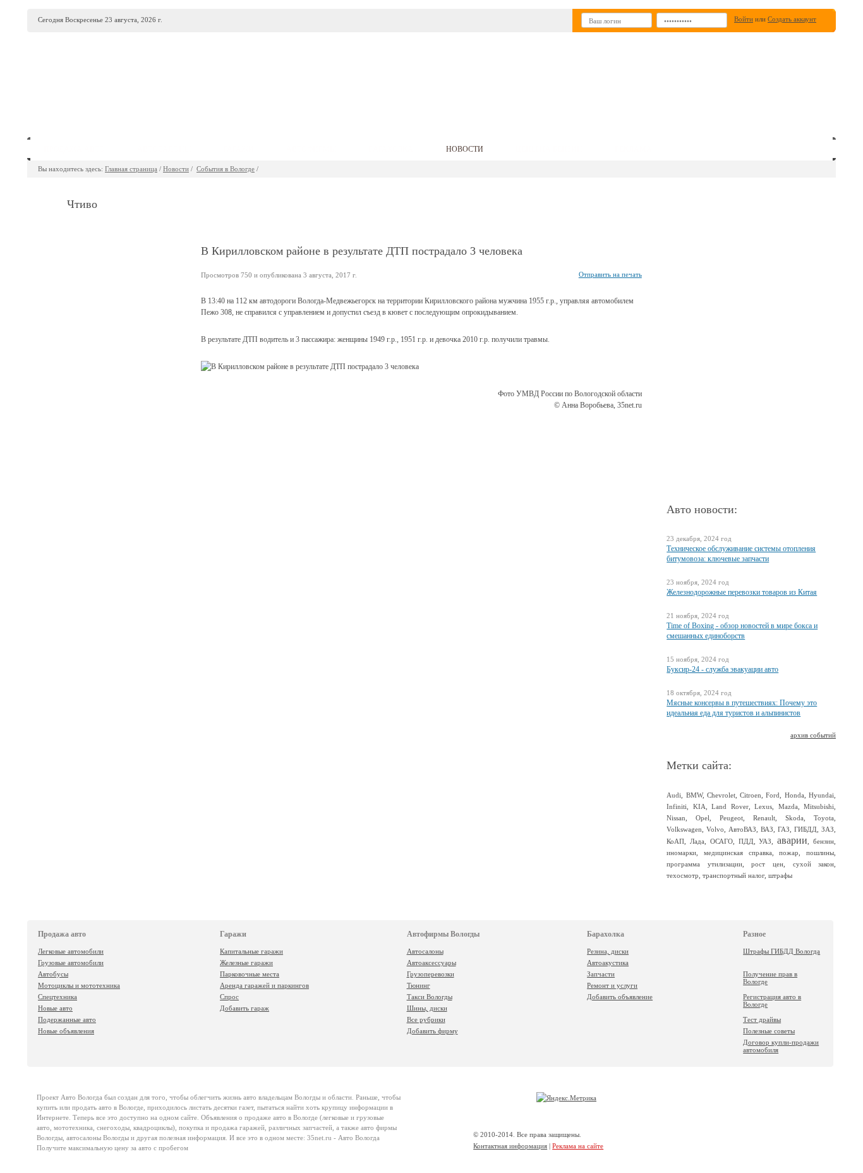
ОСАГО (721, 841)
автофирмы (311, 149)
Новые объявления (66, 1031)
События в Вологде (225, 169)
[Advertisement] (526, 79)
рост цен (767, 864)
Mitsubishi (819, 806)
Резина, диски (608, 951)
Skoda (794, 818)
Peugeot (731, 818)
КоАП (675, 841)
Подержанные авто (67, 1019)
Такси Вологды (429, 996)
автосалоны (164, 149)
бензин (823, 841)
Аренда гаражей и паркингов (264, 985)
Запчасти (601, 974)
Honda (794, 795)
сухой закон (814, 864)
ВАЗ (767, 829)
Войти (743, 19)
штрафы (780, 875)
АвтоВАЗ (742, 829)
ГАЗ (784, 829)
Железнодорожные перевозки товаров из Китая (742, 592)
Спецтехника (57, 996)
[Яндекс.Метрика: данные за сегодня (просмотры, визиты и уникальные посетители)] (566, 1097)
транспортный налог (733, 875)
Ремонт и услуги (612, 985)
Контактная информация (510, 1146)
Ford (773, 795)
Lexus (763, 806)
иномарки (681, 852)
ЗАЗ (827, 829)
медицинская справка (738, 852)
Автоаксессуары (431, 962)
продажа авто (74, 149)
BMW (694, 795)
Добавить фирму (432, 1031)
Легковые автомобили (71, 951)
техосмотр (683, 875)
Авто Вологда (81, 1097)
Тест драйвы (762, 1019)
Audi (674, 795)
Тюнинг (418, 985)
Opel (702, 818)
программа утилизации (704, 864)
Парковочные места (249, 974)
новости (464, 149)
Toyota (824, 818)
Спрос (229, 996)
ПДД (746, 841)
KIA (699, 806)
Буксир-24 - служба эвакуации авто (722, 669)
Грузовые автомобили (71, 962)
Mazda (788, 806)
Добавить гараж (244, 1008)
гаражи (238, 149)
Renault (764, 818)
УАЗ (765, 841)
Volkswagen (684, 829)
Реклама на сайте (577, 1146)
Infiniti (677, 806)
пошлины (820, 852)
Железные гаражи (246, 962)
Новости (176, 169)
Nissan (676, 818)
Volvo (715, 829)
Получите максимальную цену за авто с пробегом (112, 1148)
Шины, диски (427, 1008)
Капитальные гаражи (251, 951)
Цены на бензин (549, 149)
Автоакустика (608, 962)
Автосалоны (425, 951)
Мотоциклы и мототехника (79, 985)
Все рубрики (426, 1019)
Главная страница (131, 169)
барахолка (390, 149)
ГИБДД (805, 829)
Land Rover (729, 806)
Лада (697, 841)
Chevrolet (721, 795)
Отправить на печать (610, 274)
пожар (789, 852)
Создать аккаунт (792, 19)
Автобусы (53, 974)
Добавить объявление (620, 996)
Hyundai (821, 795)
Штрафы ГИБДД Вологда (781, 951)
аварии (792, 840)
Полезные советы (769, 1031)
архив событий (813, 735)
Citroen (750, 795)
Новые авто (55, 1008)
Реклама (633, 149)
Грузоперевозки (430, 974)
